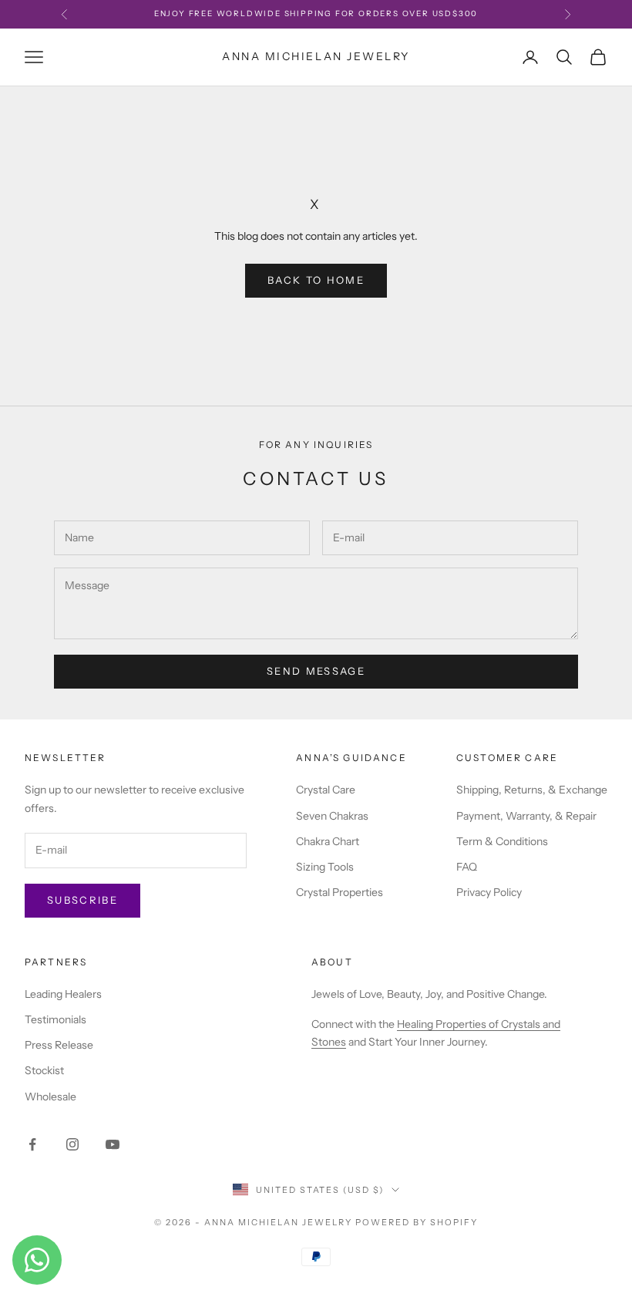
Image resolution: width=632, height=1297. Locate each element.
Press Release (59, 1045)
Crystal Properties (339, 892)
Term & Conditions (502, 841)
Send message (316, 671)
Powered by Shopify (416, 1222)
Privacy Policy (489, 892)
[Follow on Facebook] (32, 1144)
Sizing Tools (325, 867)
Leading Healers (63, 994)
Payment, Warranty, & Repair (526, 816)
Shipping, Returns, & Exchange (531, 790)
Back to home (316, 280)
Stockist (44, 1070)
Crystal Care (325, 790)
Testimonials (55, 1019)
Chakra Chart (327, 841)
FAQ (466, 867)
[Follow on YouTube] (112, 1144)
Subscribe (82, 900)
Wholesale (50, 1096)
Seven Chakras (332, 816)
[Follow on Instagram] (72, 1144)
